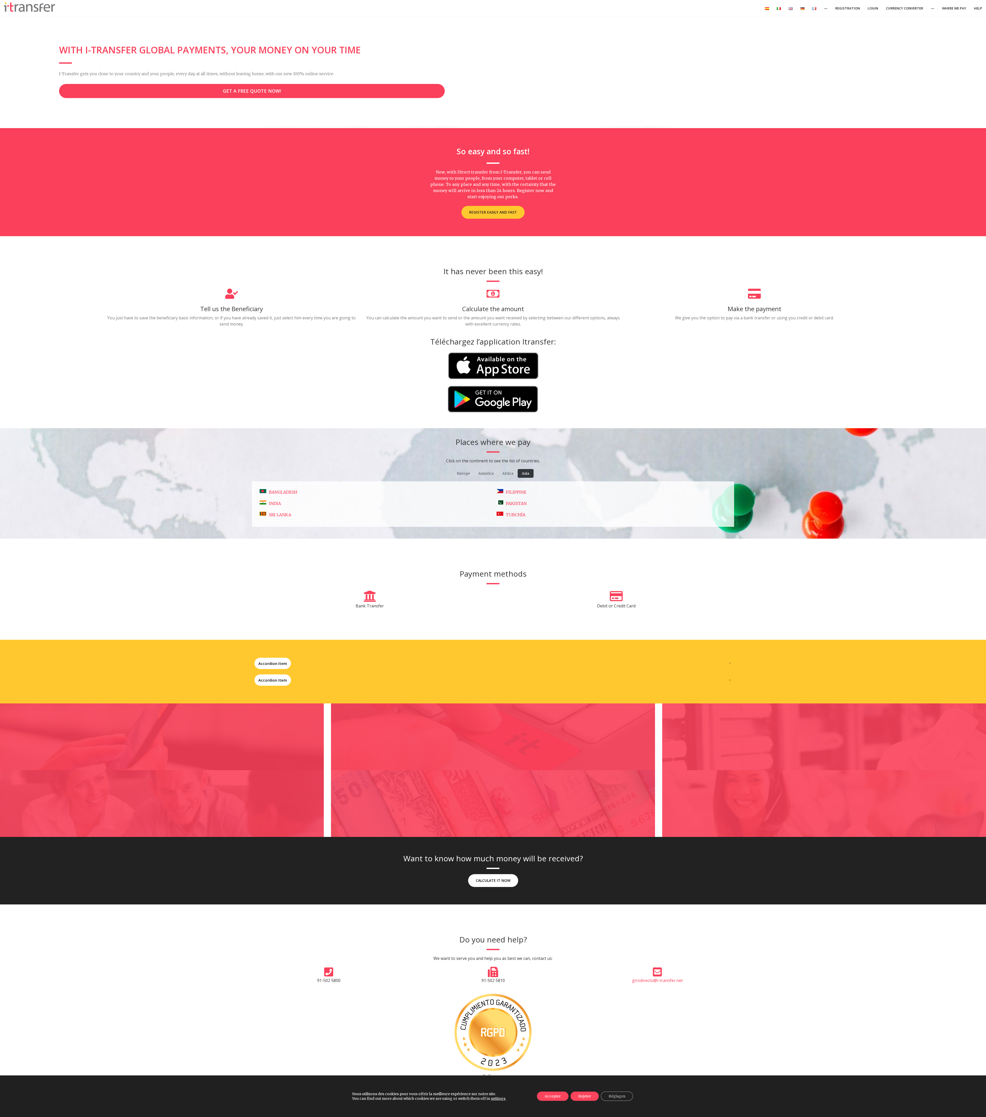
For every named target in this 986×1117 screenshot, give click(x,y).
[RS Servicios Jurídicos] (493, 1032)
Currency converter (904, 8)
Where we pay (954, 8)
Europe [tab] (463, 473)
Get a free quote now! (252, 91)
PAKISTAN (516, 503)
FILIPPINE (516, 492)
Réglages (617, 1096)
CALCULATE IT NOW (493, 880)
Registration (847, 8)
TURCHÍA (515, 514)
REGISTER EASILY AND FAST (493, 212)
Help (978, 8)
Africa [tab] (507, 473)
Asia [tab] (525, 473)
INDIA (275, 503)
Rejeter (584, 1096)
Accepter (553, 1096)
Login (873, 8)
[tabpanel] (493, 504)
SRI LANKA (280, 514)
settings (498, 1098)
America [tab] (486, 473)
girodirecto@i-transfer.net (657, 980)
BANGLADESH (283, 492)
